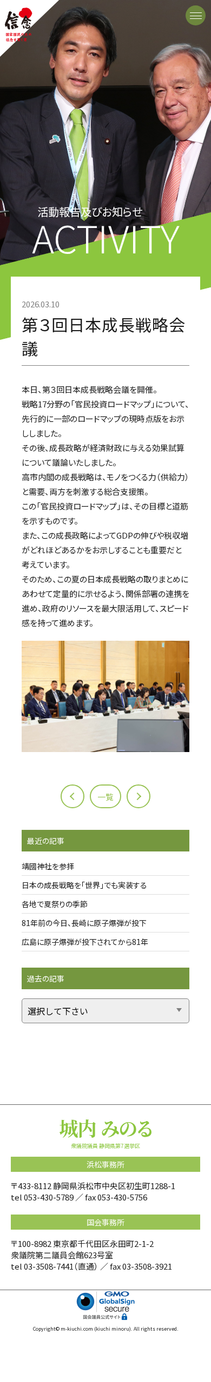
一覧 (105, 796)
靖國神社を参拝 (48, 866)
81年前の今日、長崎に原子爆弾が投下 (84, 922)
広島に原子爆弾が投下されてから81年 (85, 941)
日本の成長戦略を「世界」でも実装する (84, 885)
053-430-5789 (49, 1197)
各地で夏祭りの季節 (55, 903)
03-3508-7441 (49, 1266)
